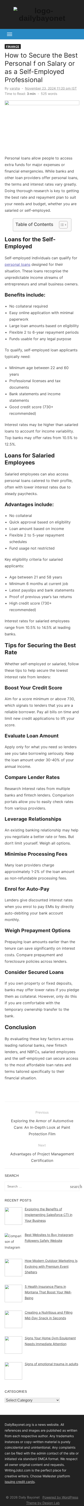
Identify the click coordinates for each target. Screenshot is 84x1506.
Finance (12, 46)
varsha (15, 88)
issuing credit (15, 1482)
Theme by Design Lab (43, 1503)
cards (30, 1482)
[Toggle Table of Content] (61, 225)
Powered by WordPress (60, 1497)
